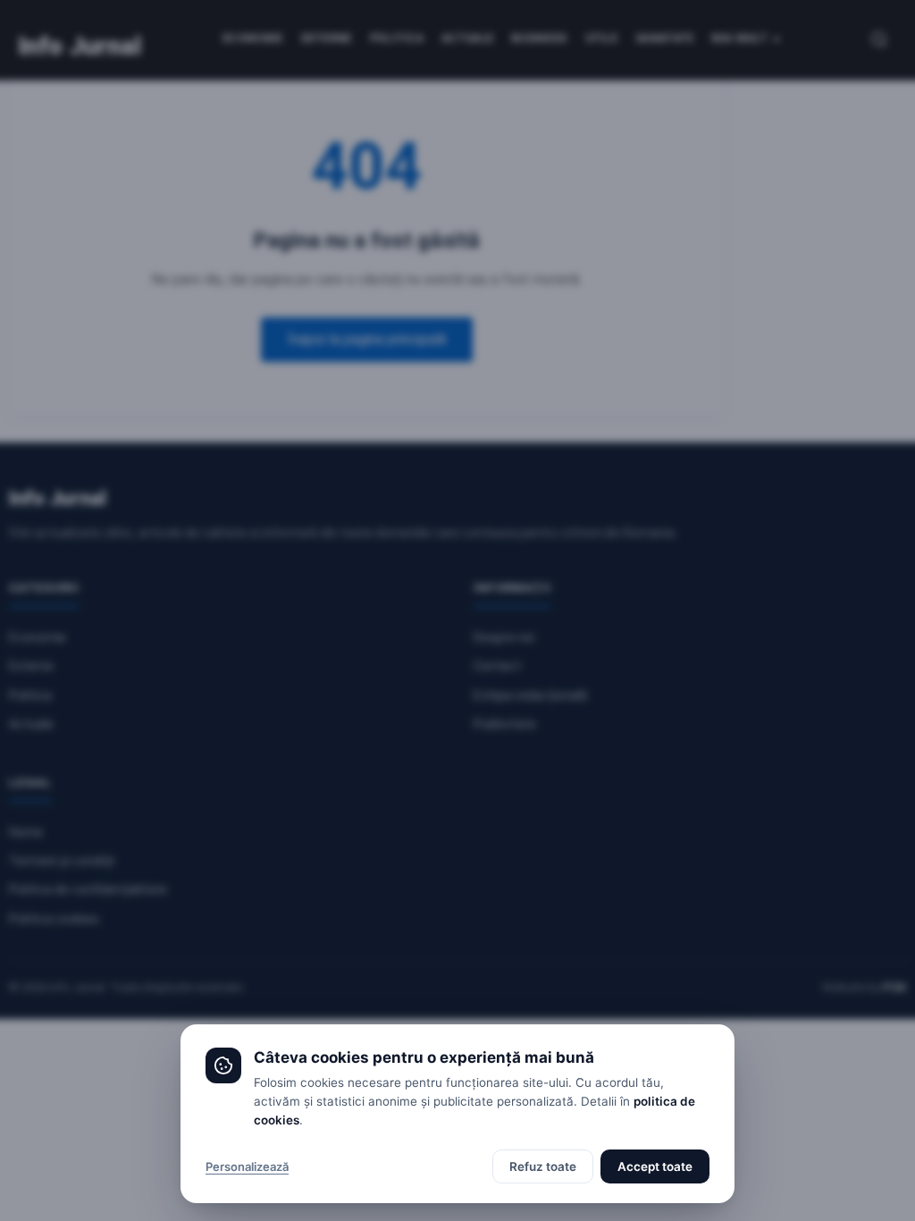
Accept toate (655, 1166)
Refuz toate (542, 1166)
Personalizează (247, 1166)
